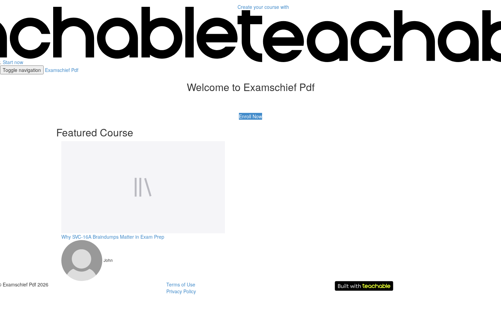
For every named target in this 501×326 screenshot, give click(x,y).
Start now (13, 62)
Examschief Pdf (61, 69)
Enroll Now (250, 116)
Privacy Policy (181, 291)
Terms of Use (180, 284)
